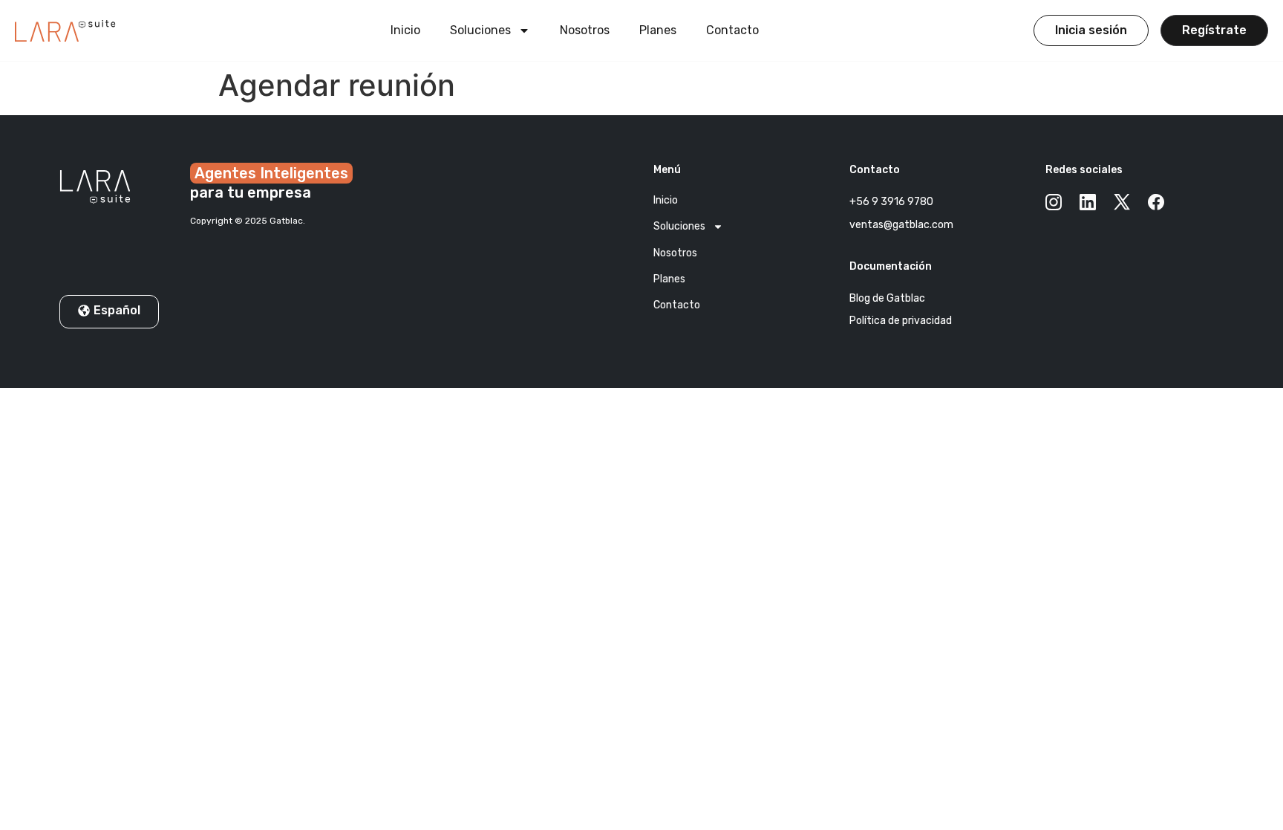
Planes (657, 30)
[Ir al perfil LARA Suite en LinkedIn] (1088, 201)
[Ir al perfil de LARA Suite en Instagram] (1053, 201)
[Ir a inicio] (65, 31)
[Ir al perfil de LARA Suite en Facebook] (1156, 201)
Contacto (732, 30)
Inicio (405, 30)
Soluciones (480, 30)
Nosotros (585, 30)
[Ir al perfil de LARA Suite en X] (1122, 201)
